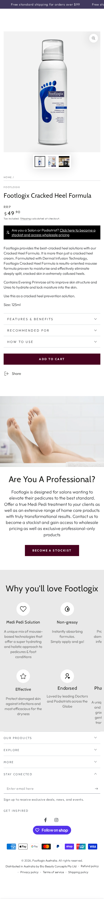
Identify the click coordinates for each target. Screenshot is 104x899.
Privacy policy (29, 872)
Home (8, 177)
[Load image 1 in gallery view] (40, 161)
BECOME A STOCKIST (52, 550)
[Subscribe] (97, 788)
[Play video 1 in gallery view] (64, 161)
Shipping (25, 218)
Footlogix (12, 187)
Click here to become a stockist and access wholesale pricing (54, 232)
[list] (52, 630)
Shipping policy (78, 872)
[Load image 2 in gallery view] (52, 161)
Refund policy (90, 866)
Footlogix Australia (44, 860)
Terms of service (53, 872)
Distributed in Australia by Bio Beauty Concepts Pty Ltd (41, 866)
